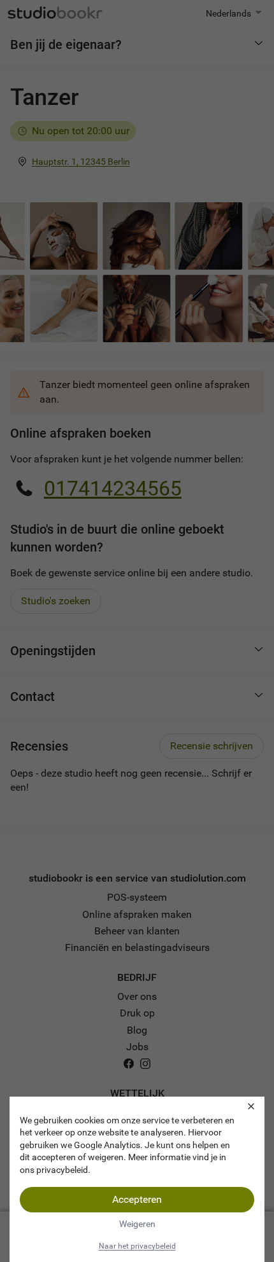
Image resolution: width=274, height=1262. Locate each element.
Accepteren (137, 1199)
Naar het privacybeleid (137, 1246)
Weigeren (137, 1224)
